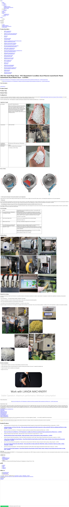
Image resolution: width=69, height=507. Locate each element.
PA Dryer (5, 36)
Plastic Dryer (10, 476)
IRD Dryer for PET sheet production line (10, 34)
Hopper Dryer (2, 410)
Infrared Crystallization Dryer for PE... (10, 41)
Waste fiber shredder (7, 39)
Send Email (2, 478)
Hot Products (17, 475)
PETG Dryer (6, 63)
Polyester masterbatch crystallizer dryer (10, 68)
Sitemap (20, 475)
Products (3, 4)
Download (3, 12)
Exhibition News (6, 14)
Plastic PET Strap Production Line (9, 53)
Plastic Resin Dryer (15, 476)
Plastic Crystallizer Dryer (4, 415)
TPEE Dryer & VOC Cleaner (8, 58)
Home (3, 2)
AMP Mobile (24, 475)
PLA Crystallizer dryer (7, 61)
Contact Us (4, 15)
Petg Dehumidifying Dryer (4, 414)
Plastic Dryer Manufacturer (4, 416)
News (3, 13)
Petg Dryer (31, 476)
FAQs (3, 11)
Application (4, 10)
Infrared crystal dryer (7, 6)
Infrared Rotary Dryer (3, 412)
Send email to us (2, 86)
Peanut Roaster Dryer (3, 413)
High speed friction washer (8, 56)
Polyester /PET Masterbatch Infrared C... (10, 51)
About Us (3, 3)
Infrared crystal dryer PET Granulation (10, 44)
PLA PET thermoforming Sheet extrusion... (10, 46)
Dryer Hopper (2, 409)
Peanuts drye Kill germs (7, 73)
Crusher (5, 5)
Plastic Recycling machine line (8, 7)
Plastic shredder (6, 8)
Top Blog (28, 475)
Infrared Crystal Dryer (3, 411)
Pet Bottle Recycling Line (4, 476)
